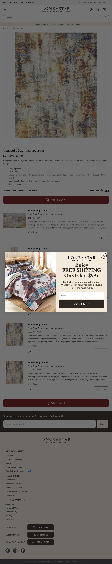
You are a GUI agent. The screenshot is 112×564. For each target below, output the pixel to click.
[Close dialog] (103, 255)
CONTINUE (81, 304)
